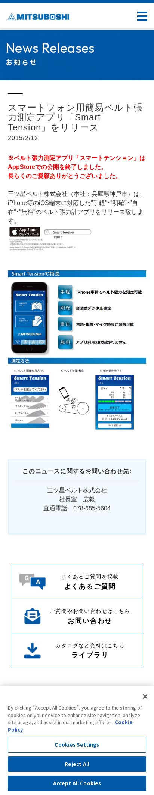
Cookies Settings (77, 744)
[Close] (145, 696)
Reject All (77, 764)
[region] (77, 740)
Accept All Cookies (77, 783)
